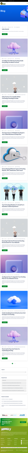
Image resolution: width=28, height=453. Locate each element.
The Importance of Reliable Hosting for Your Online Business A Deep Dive (13, 133)
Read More (4, 70)
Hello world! (5, 29)
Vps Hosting (19, 238)
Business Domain (18, 94)
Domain (17, 238)
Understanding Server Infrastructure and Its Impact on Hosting (13, 313)
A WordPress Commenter (5, 405)
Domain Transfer (23, 94)
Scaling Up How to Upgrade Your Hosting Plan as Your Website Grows (13, 277)
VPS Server (8, 442)
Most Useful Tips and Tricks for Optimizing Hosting (11, 349)
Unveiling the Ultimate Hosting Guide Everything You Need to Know (12, 61)
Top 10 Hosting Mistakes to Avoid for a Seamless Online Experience (13, 205)
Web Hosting (18, 58)
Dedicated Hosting (8, 444)
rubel (2, 401)
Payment (15, 442)
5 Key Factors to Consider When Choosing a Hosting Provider (11, 97)
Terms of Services (15, 444)
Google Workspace (2, 444)
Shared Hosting (9, 440)
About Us (15, 440)
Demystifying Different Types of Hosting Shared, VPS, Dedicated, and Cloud (13, 169)
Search (3, 369)
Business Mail (2, 440)
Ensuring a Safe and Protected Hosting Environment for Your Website (13, 241)
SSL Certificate (3, 442)
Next (15, 363)
